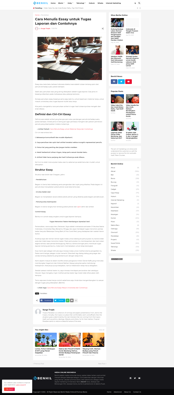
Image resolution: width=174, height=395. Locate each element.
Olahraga (125, 229)
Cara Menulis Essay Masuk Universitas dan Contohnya (67, 288)
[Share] (102, 28)
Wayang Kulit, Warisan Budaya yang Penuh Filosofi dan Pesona (91, 351)
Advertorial (118, 392)
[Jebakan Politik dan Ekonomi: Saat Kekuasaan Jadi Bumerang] (117, 50)
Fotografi (125, 186)
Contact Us (137, 392)
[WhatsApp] (67, 300)
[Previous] (138, 8)
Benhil (63, 392)
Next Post (101, 364)
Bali (125, 175)
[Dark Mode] (135, 3)
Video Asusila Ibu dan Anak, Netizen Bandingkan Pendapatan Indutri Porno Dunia (132, 110)
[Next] (140, 8)
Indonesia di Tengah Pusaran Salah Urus (132, 31)
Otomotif (125, 232)
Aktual (125, 171)
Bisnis (60, 3)
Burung (125, 182)
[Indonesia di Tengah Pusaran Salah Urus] (132, 22)
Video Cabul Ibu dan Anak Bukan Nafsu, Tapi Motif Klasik (117, 108)
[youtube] (128, 81)
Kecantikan (125, 207)
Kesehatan (125, 211)
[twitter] (121, 81)
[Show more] (76, 300)
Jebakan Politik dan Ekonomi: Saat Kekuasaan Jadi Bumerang (117, 59)
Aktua (125, 168)
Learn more (20, 385)
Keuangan (125, 214)
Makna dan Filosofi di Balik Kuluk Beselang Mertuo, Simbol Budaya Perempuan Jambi (69, 352)
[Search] (139, 3)
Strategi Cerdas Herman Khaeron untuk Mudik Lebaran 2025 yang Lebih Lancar (132, 61)
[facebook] (114, 81)
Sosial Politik (125, 243)
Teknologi (80, 3)
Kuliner (125, 218)
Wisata (100, 3)
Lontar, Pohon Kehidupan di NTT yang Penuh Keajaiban (45, 351)
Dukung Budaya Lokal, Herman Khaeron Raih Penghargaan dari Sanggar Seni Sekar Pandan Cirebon (117, 34)
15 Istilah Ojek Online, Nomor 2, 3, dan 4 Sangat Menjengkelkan (132, 135)
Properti (125, 239)
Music (125, 221)
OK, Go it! (9, 389)
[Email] (72, 300)
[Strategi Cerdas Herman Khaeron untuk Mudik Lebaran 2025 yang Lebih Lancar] (132, 50)
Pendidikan (45, 15)
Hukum (92, 3)
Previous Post (39, 364)
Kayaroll (125, 204)
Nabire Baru (125, 225)
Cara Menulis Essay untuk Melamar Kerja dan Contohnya (71, 129)
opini (79, 207)
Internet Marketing (113, 3)
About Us (127, 392)
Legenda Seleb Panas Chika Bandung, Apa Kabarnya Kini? (64, 8)
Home (53, 3)
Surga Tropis (48, 310)
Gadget (125, 189)
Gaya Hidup (125, 193)
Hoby (70, 3)
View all (101, 330)
